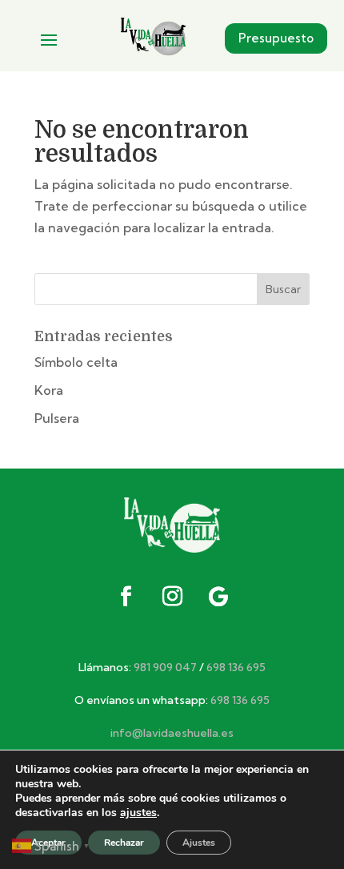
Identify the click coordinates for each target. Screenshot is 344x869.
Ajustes (198, 842)
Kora (48, 390)
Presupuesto (276, 38)
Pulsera (56, 418)
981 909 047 (165, 667)
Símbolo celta (76, 362)
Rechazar (124, 842)
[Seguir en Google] (218, 597)
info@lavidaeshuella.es (172, 733)
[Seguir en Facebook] (126, 597)
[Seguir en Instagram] (172, 597)
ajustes (138, 813)
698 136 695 (236, 667)
